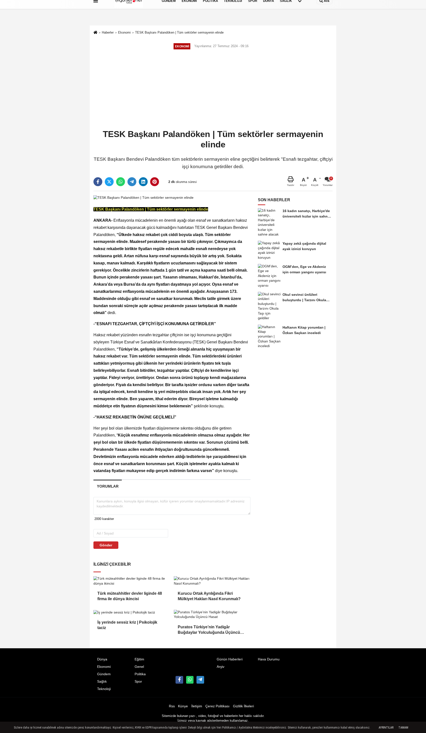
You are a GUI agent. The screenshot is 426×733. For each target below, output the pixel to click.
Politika (140, 674)
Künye (183, 706)
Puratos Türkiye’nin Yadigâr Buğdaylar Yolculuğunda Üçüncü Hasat (209, 630)
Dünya (102, 659)
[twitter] (109, 181)
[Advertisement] (213, 89)
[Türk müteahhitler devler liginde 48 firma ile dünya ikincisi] (131, 581)
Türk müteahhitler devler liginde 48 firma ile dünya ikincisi (129, 596)
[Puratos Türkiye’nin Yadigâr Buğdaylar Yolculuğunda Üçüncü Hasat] (212, 614)
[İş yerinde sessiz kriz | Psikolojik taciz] (131, 612)
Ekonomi (124, 32)
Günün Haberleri (230, 659)
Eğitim (139, 659)
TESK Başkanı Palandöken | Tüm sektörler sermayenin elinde (179, 32)
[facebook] (97, 181)
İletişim (196, 706)
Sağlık (102, 681)
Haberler (108, 32)
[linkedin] (143, 181)
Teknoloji (104, 689)
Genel (139, 667)
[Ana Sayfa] (95, 33)
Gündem (104, 674)
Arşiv (220, 667)
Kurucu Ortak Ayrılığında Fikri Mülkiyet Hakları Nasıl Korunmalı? (209, 596)
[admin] (200, 679)
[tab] (107, 486)
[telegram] (131, 181)
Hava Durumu (269, 659)
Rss (172, 706)
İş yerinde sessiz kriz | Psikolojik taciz (127, 625)
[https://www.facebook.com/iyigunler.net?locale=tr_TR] (179, 679)
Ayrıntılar (386, 727)
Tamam (403, 727)
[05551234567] (190, 679)
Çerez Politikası (217, 706)
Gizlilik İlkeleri (243, 706)
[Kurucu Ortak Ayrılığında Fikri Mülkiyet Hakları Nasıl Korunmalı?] (212, 581)
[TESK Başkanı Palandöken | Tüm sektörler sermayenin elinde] (143, 197)
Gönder (106, 545)
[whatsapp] (120, 181)
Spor (138, 681)
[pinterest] (154, 181)
